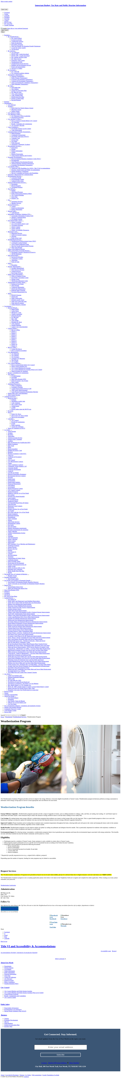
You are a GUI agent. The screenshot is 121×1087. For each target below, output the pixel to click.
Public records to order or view (16, 568)
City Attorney (15, 355)
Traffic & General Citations (19, 235)
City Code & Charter (10, 997)
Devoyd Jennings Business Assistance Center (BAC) (26, 159)
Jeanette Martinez (16, 325)
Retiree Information (16, 209)
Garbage (10, 553)
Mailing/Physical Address (57, 1063)
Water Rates (11, 542)
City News (7, 674)
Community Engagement (18, 135)
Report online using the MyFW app (21, 409)
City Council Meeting (14, 363)
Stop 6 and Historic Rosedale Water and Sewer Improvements (25, 639)
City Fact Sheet (12, 704)
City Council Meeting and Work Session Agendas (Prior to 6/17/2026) (23, 992)
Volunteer (10, 536)
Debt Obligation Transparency (19, 84)
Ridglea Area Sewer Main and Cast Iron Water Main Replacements (26, 663)
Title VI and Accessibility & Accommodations (28, 946)
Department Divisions (17, 117)
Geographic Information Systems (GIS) (22, 216)
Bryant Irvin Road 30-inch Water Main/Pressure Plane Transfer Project (27, 644)
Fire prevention (12, 526)
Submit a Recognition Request (12, 707)
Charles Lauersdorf (16, 314)
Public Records (15, 143)
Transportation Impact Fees (15, 587)
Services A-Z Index (16, 68)
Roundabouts (11, 517)
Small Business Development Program (22, 162)
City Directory (15, 52)
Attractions (14, 260)
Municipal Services (16, 233)
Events (13, 423)
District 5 (13, 336)
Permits (13, 149)
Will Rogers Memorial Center (19, 281)
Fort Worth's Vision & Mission (16, 701)
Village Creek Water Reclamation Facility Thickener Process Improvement (28, 615)
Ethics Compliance (16, 385)
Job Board (7, 595)
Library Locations (16, 222)
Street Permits (15, 285)
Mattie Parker (15, 309)
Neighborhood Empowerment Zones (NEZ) (23, 241)
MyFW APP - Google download (20, 55)
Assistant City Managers (18, 358)
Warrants (13, 236)
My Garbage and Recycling (19, 57)
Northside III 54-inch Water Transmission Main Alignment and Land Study (29, 645)
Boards (10, 572)
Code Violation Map (17, 95)
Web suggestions (36, 1075)
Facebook (53, 919)
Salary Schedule (12, 518)
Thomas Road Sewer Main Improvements (19, 628)
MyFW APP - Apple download (20, 54)
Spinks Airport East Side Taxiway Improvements (21, 607)
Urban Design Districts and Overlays (21, 155)
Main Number (74, 1063)
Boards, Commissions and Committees (15, 996)
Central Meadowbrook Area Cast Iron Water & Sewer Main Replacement (28, 661)
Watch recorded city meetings (19, 371)
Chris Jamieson (15, 323)
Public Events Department (15, 274)
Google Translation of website (50, 1075)
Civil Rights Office (13, 166)
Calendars (10, 419)
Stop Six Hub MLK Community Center (19, 642)
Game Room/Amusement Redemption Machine (24, 392)
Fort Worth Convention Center (19, 277)
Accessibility (7, 969)
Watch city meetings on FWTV (16, 428)
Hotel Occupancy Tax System (19, 380)
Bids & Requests (16, 185)
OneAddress (11, 485)
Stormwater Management (18, 289)
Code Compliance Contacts (15, 465)
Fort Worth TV (12, 552)
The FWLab (11, 189)
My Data (10, 86)
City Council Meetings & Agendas (21, 368)
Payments (10, 411)
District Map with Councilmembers (17, 393)
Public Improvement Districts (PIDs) (21, 193)
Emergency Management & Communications (20, 174)
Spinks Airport (15, 111)
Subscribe (60, 1055)
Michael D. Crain (16, 312)
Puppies (10, 550)
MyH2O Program (16, 295)
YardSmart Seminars (13, 545)
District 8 (13, 341)
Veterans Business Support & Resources (22, 163)
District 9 (13, 342)
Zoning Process (12, 547)
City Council (15, 420)
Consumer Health (16, 178)
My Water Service (16, 59)
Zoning (13, 152)
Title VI (6, 1022)
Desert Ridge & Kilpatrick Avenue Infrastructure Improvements (25, 623)
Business (6, 101)
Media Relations (15, 133)
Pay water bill (15, 71)
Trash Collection (12, 531)
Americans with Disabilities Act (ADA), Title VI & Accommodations (30, 168)
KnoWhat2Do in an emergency (13, 1009)
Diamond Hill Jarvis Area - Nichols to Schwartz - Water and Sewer (26, 640)
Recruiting (14, 265)
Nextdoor (64, 919)
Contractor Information (17, 287)
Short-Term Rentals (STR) (11, 590)
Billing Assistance (13, 444)
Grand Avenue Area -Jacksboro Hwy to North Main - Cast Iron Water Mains (29, 664)
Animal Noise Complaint (15, 439)
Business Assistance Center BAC (17, 453)
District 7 (13, 339)
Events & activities (16, 40)
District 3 (13, 333)
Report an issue (12, 398)
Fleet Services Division (17, 269)
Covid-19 (10, 471)
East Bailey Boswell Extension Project (18, 667)
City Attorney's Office (14, 113)
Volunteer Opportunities (11, 694)
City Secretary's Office (14, 119)
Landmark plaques (13, 560)
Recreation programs (17, 44)
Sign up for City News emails (19, 415)
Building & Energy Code (15, 450)
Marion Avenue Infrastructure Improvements (20, 625)
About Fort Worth (9, 696)
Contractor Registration (14, 469)
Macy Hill (14, 319)
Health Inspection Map (17, 97)
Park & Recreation (13, 255)
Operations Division (17, 201)
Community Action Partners (19, 243)
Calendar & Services (10, 396)
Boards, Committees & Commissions (21, 124)
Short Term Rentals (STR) (18, 379)
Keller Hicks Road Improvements (17, 610)
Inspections (14, 147)
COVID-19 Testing (13, 472)
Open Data (14, 197)
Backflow (10, 434)
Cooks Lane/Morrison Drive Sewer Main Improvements (23, 617)
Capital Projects (8, 598)
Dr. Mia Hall (14, 317)
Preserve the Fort (12, 549)
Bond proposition (13, 449)
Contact (44, 1063)
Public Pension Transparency (19, 78)
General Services (16, 271)
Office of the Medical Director (16, 249)
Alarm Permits (12, 431)
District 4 (13, 334)
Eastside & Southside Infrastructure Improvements (22, 618)
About (2, 1075)
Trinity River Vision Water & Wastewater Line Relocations (24, 602)
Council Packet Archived (11, 994)
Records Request (16, 100)
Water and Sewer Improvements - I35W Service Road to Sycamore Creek (28, 647)
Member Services (16, 203)
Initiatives (7, 591)
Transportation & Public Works (16, 282)
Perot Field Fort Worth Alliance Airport (22, 108)
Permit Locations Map (17, 98)
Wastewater (14, 296)
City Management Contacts (15, 461)
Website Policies (8, 968)
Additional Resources (14, 384)
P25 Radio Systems (16, 219)
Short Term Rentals (16, 247)
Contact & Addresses (10, 977)
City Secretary (15, 357)
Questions (10, 556)
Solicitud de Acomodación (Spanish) (27, 952)
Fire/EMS (14, 377)
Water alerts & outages (17, 303)
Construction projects (17, 41)
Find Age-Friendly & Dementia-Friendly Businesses (25, 46)
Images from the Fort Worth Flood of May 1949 (21, 688)
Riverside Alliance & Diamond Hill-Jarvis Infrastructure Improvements (27, 621)
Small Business (8, 1023)
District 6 (13, 338)
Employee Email (9, 980)
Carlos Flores (15, 311)
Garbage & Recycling (17, 181)
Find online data (15, 87)
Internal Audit (12, 211)
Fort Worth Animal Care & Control (21, 128)
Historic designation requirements (17, 528)
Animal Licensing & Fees (15, 438)
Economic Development (14, 157)
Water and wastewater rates (19, 301)
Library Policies (15, 228)
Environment (11, 480)
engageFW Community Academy (20, 144)
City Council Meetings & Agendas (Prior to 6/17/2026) (26, 369)
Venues (10, 534)
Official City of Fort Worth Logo (17, 702)
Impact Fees (7, 585)
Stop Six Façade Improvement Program (22, 246)
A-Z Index (7, 430)
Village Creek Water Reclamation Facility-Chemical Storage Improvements (29, 612)
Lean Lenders (12, 498)
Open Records (12, 504)
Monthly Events (12, 575)
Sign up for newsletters (17, 417)
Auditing (10, 441)
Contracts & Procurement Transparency (22, 81)
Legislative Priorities (17, 387)
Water (9, 293)
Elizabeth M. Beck (16, 322)
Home (2, 717)
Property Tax (15, 198)
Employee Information (17, 208)
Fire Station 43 (12, 599)
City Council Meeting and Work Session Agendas (18, 991)
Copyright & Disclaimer (12, 1075)
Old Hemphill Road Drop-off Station (18, 503)
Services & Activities (17, 257)
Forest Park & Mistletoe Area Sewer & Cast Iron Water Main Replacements (29, 658)
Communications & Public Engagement (19, 132)
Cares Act (10, 455)
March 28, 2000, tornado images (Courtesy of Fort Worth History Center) (28, 686)
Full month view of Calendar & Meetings (15, 574)
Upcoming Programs (17, 225)
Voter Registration (13, 537)
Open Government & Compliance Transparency (24, 82)
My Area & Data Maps (10, 596)
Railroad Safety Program (18, 290)
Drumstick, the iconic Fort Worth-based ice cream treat (23, 690)
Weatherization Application (8, 885)
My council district (16, 38)
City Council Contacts (14, 490)
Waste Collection (12, 539)
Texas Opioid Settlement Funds (20, 244)
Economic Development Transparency (22, 79)
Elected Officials (12, 308)
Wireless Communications (18, 217)
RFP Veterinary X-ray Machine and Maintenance (21, 544)
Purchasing (14, 184)
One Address (15, 89)
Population (11, 699)
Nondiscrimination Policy (11, 983)
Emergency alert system (18, 60)
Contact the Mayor (16, 349)
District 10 (14, 344)
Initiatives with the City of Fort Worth (18, 493)
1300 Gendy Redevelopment (19, 390)
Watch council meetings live (19, 366)
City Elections (15, 122)
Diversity (10, 477)
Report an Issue (8, 691)
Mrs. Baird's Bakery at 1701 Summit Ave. (19, 685)
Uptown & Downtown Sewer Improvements (20, 629)
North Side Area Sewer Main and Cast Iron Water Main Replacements (27, 656)
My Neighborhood (13, 36)
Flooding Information (10, 577)
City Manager (15, 354)
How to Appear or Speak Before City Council (24, 120)
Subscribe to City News (9, 908)
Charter (10, 458)
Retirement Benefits (13, 515)
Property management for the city (17, 564)
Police (9, 263)
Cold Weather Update (10, 710)
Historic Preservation (17, 154)
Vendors (6, 1018)
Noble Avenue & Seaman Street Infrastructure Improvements (25, 626)
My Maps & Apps (16, 92)
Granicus (26, 1076)
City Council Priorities (17, 195)
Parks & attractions (16, 43)
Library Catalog (15, 227)
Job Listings (11, 495)
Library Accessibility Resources (20, 230)
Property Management (14, 266)
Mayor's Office (12, 347)
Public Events (12, 566)
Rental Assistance (13, 514)
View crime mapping (17, 94)
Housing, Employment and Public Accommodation (25, 170)
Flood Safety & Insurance (11, 1008)
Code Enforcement (16, 130)
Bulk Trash (11, 445)
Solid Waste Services (13, 522)
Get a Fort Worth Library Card (19, 224)
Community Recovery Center (12, 709)
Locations (7, 593)
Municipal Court (12, 231)
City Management (13, 352)
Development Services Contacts (17, 476)
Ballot (9, 447)
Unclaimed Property (17, 187)
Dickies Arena (15, 279)
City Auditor (14, 361)
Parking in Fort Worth (17, 284)
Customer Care (15, 138)
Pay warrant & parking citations (20, 73)
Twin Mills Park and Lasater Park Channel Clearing (22, 672)
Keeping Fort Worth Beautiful (16, 496)
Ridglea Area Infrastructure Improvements (19, 604)
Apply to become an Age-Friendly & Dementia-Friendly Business (26, 583)
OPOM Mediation (16, 254)
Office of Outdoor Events (18, 276)
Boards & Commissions (18, 422)
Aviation (10, 106)
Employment (11, 479)
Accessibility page (106, 951)
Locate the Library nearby (18, 48)
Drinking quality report (17, 300)
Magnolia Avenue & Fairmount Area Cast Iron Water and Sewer (26, 660)
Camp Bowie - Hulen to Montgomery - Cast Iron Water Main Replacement (29, 653)
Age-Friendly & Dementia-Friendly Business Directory (23, 582)
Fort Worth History (13, 698)
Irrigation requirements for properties (18, 530)
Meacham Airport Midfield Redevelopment (20, 606)
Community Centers (17, 258)
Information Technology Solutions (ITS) (19, 214)
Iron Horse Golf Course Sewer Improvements (20, 634)
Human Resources (13, 204)
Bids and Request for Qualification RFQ (19, 442)
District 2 (13, 331)
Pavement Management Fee (19, 292)
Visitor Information (9, 971)
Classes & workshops (17, 426)
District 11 (14, 346)
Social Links (14, 139)
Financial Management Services (17, 182)
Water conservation (16, 298)
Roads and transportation (18, 67)
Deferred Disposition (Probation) (17, 474)
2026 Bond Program (17, 192)
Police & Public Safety (14, 561)
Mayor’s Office (15, 330)
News (9, 412)
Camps (10, 463)
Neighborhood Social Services (19, 63)
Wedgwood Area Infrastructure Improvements (20, 620)
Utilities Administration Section (16, 533)
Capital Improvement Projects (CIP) (21, 388)
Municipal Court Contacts (15, 506)
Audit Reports (15, 212)
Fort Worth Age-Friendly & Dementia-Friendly (17, 580)
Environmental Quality (17, 179)
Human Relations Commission (19, 171)
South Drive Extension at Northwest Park (19, 655)
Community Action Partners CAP (17, 466)
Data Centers (15, 382)
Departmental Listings (14, 523)
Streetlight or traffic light (18, 401)
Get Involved (15, 49)
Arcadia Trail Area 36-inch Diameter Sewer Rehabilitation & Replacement (28, 666)
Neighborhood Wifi (16, 62)
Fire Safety (11, 525)
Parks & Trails (15, 262)
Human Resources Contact (15, 488)
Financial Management (14, 484)
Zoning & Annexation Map (19, 90)
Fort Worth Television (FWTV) (20, 136)
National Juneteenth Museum (16, 677)
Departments (7, 103)
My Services (11, 51)
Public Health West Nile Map (16, 571)
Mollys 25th (11, 679)
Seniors (10, 520)
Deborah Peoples (16, 315)
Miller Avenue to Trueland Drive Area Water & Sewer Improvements (27, 652)
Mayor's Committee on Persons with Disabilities (24, 173)
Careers (13, 206)
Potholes (13, 400)
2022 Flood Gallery (13, 579)
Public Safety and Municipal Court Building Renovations (24, 601)
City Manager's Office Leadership (20, 116)
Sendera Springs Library (14, 609)
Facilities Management (17, 268)
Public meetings (15, 425)
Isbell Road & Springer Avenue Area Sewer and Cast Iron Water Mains (28, 650)
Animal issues (15, 406)
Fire (9, 200)
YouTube (53, 927)
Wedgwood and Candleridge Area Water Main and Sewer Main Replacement (29, 669)
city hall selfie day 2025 (14, 680)
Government (7, 306)
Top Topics (11, 374)
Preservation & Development (16, 563)
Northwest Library (13, 501)
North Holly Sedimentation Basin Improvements (21, 614)
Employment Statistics (14, 482)
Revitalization (15, 160)
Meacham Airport (16, 109)
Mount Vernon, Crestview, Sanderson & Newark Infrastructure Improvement (29, 633)
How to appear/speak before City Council (23, 365)
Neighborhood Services (14, 239)
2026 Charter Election (14, 395)
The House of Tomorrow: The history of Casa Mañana (23, 683)
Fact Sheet (14, 141)
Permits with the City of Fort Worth (18, 509)
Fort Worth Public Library (15, 220)
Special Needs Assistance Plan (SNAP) (15, 1011)
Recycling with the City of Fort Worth (18, 512)
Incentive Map (8, 1026)
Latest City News (16, 414)
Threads (63, 926)
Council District (12, 328)
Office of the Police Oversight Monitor (18, 250)
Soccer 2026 (7, 712)
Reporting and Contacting (15, 569)
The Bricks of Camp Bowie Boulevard (18, 682)
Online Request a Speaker (18, 304)
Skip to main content (6, 1)
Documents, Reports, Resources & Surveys (23, 252)
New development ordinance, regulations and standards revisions (22, 705)
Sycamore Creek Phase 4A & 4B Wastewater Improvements (24, 636)
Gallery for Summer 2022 (15, 675)
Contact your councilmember (19, 327)
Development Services (14, 146)
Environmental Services (14, 176)
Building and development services (21, 65)
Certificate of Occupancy (15, 457)
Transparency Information (15, 74)
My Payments (12, 70)
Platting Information (16, 151)
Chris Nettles (15, 320)
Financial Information (10, 974)
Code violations (15, 403)
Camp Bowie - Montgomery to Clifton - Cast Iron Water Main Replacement (29, 648)
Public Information (9, 972)
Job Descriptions (12, 555)
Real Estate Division (17, 273)
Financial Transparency (17, 76)
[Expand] (10, 35)
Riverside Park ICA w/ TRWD (16, 671)
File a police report (16, 404)
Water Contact (12, 541)
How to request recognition (19, 350)
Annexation (11, 436)
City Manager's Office (14, 114)
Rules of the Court (16, 238)
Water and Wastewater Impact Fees (17, 588)
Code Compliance (13, 127)
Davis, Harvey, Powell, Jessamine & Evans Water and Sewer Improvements (29, 637)
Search (3, 715)
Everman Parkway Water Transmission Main (20, 631)
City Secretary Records (17, 125)
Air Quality (11, 510)
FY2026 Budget (15, 376)
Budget (13, 190)
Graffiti (13, 407)
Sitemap (22, 1075)
